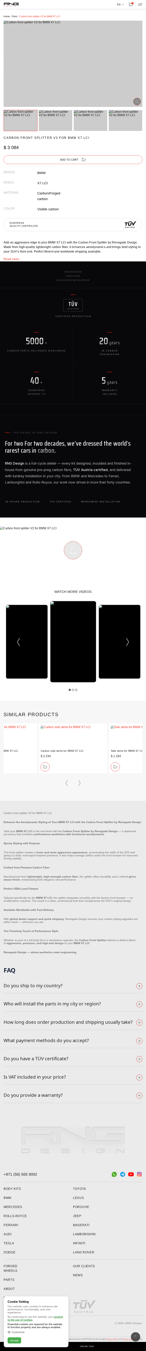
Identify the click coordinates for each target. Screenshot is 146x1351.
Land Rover (83, 1252)
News (78, 1275)
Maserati (81, 1225)
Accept (14, 1340)
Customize (18, 1332)
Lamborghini (84, 1234)
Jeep (77, 1216)
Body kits (12, 1188)
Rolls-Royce (15, 1216)
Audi (8, 1234)
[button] (7, 64)
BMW (7, 1197)
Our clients (84, 1266)
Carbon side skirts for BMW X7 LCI (62, 750)
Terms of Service (130, 1339)
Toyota (79, 1188)
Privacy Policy (112, 1339)
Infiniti (79, 1243)
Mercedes (13, 1207)
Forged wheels (10, 1268)
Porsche (81, 1207)
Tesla (9, 1243)
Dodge (9, 1252)
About (9, 1288)
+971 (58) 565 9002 (20, 1174)
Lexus (78, 1197)
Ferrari (11, 1225)
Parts (9, 1279)
